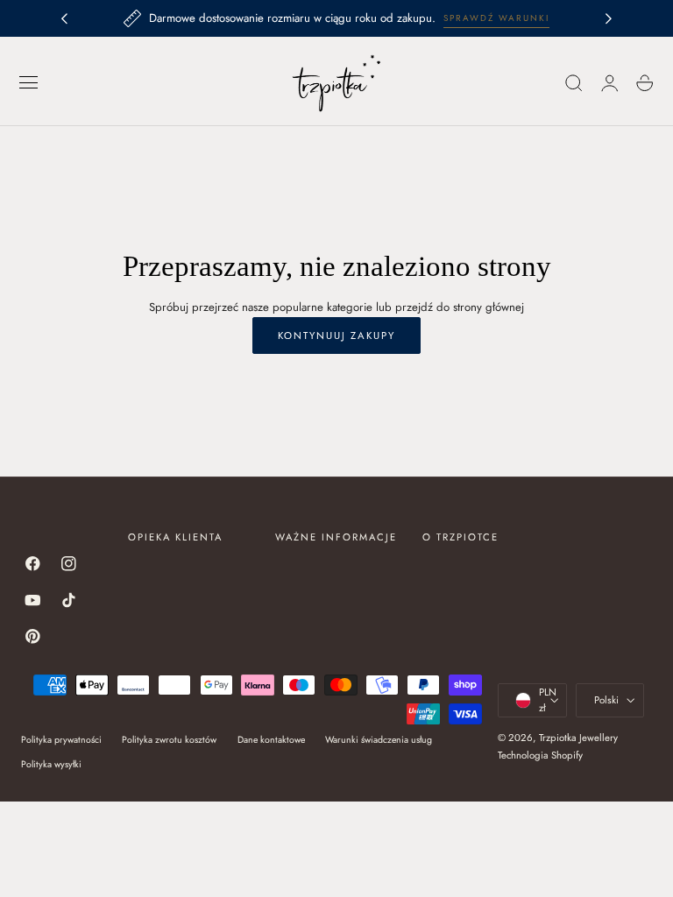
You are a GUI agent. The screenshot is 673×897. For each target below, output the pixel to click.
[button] (29, 83)
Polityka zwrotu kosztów (169, 739)
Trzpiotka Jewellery (578, 738)
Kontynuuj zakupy (336, 335)
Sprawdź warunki (496, 18)
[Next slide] (609, 18)
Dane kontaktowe (271, 739)
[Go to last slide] (64, 18)
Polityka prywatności (61, 739)
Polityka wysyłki (51, 764)
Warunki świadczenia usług (378, 739)
